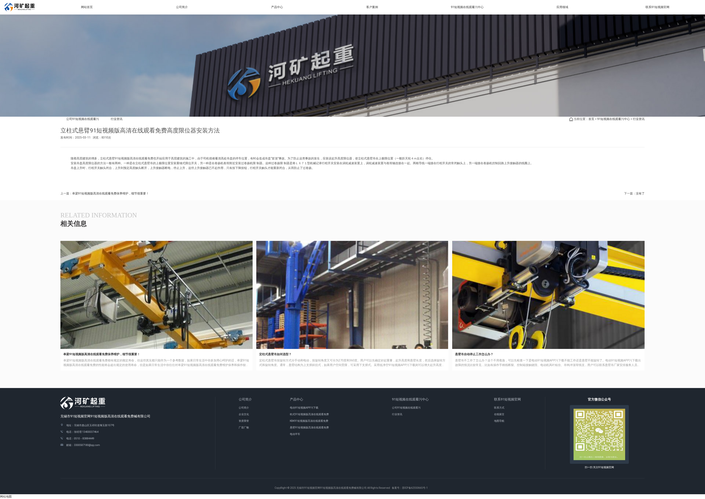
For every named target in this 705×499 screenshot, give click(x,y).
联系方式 (499, 407)
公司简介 (245, 399)
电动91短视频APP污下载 (304, 407)
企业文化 (244, 414)
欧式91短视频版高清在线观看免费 (309, 414)
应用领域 (562, 7)
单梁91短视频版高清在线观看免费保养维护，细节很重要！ (110, 193)
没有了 (640, 193)
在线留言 (499, 414)
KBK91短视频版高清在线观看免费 (309, 420)
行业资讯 (116, 119)
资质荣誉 (244, 420)
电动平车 (295, 434)
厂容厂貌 (244, 427)
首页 (591, 119)
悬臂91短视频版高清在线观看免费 (309, 427)
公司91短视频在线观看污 (82, 119)
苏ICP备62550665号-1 (416, 487)
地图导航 (499, 420)
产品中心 (296, 399)
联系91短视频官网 (507, 399)
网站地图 (6, 496)
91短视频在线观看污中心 (613, 119)
